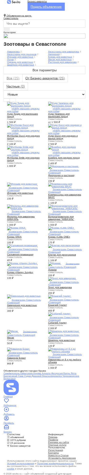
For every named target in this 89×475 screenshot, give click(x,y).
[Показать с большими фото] (12, 100)
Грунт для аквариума (60, 287)
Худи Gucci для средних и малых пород (63, 137)
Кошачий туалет (57, 305)
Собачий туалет (57, 322)
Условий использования (20, 463)
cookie (10, 468)
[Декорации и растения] (63, 166)
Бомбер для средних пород (64, 157)
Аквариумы (13, 51)
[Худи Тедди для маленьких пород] (24, 104)
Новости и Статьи (58, 455)
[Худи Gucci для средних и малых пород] (65, 126)
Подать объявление (46, 7)
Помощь (52, 437)
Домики (52, 269)
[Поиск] (7, 29)
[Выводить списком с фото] (7, 100)
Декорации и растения (61, 175)
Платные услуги (57, 445)
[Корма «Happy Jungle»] (22, 263)
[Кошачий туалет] (59, 296)
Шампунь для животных (61, 340)
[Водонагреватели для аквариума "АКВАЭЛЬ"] (65, 206)
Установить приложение (62, 458)
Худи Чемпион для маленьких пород (59, 115)
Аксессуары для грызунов (21, 54)
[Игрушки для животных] (22, 184)
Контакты (53, 452)
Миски (10, 337)
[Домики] (54, 263)
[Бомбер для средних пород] (65, 148)
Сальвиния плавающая (20, 254)
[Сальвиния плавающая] (22, 245)
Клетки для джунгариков (62, 254)
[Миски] (13, 331)
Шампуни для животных (20, 64)
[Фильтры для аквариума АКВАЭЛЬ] (24, 206)
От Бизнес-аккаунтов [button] (45, 78)
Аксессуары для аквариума (63, 51)
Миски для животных (60, 59)
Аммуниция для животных (22, 305)
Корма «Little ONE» (59, 236)
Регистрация (55, 450)
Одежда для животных (20, 62)
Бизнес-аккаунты (37, 1)
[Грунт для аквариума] (62, 278)
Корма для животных (60, 57)
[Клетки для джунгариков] (64, 245)
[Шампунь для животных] (64, 331)
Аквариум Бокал (16, 358)
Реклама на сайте (58, 442)
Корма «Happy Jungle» (20, 272)
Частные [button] (15, 86)
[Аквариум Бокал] (18, 349)
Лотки (10, 59)
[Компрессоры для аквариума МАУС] (65, 185)
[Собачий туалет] (59, 313)
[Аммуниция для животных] (24, 296)
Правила (53, 439)
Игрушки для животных (20, 57)
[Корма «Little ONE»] (61, 228)
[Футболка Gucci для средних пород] (24, 126)
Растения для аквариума (62, 62)
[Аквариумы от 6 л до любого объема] (65, 349)
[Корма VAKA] (16, 228)
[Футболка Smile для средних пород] (24, 148)
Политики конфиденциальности (55, 463)
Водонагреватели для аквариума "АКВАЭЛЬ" (61, 217)
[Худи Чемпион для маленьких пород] (65, 104)
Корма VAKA (14, 236)
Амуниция (54, 54)
